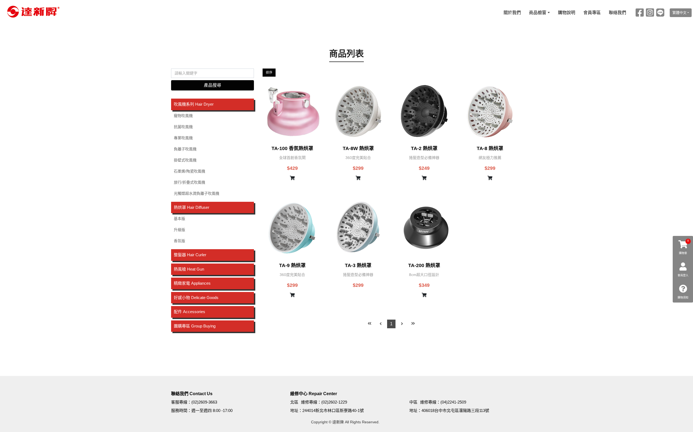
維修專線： (311, 402)
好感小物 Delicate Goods (196, 297)
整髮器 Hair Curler (190, 254)
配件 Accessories (189, 311)
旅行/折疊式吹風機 (189, 182)
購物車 (684, 247)
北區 (294, 402)
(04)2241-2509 (453, 402)
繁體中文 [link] (679, 13)
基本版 (179, 218)
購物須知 (683, 297)
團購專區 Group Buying (194, 326)
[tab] (212, 104)
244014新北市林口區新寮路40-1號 (333, 410)
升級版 (179, 230)
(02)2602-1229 (334, 402)
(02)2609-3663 (204, 402)
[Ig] (650, 12)
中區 (413, 402)
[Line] (660, 12)
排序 (269, 72)
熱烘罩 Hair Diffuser (191, 207)
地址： (296, 410)
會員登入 (683, 275)
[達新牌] (32, 12)
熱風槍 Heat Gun (189, 269)
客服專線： (181, 402)
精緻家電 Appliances (192, 283)
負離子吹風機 (185, 149)
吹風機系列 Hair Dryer (194, 104)
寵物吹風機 (183, 115)
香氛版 (179, 241)
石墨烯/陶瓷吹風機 (189, 171)
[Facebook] (640, 12)
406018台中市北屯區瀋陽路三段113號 (455, 410)
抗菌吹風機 (183, 127)
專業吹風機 (183, 138)
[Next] (402, 324)
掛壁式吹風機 (185, 160)
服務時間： (181, 410)
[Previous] (381, 324)
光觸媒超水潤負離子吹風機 (196, 193)
